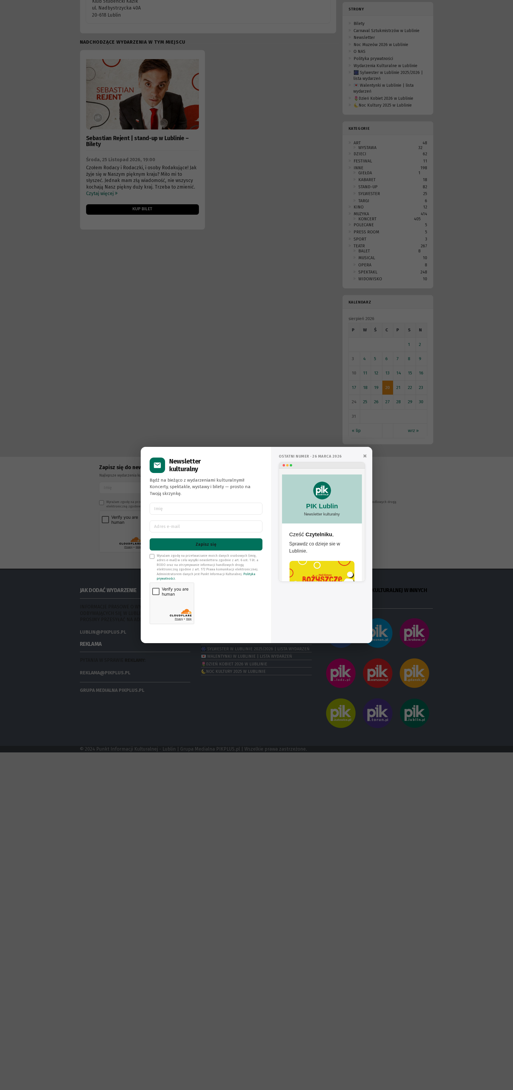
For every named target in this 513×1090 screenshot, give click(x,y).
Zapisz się (206, 544)
